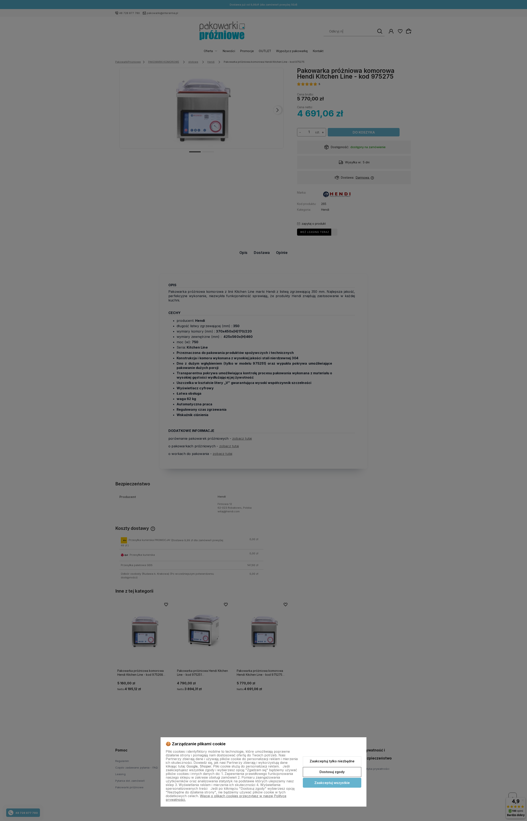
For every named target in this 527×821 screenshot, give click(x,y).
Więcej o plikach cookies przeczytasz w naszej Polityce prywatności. (226, 798)
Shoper (205, 766)
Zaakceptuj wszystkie (332, 783)
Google (192, 766)
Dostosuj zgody (332, 772)
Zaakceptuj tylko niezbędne (332, 761)
